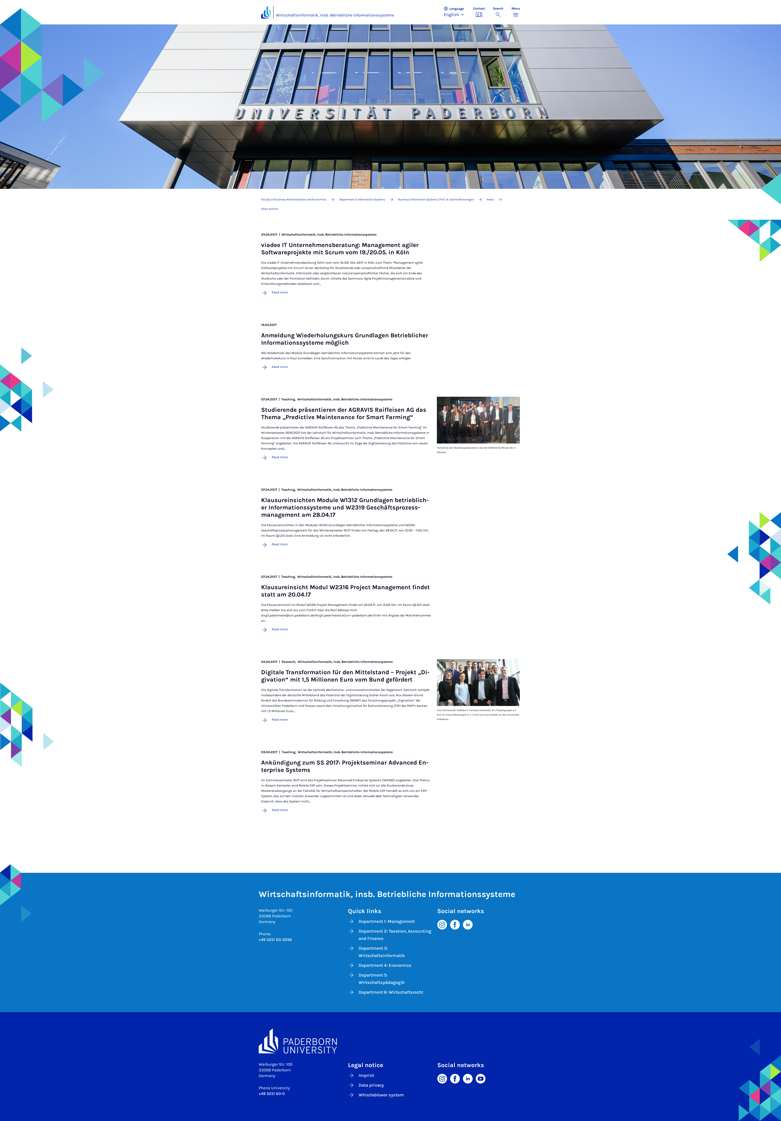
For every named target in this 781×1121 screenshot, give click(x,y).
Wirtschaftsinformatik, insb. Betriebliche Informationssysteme (335, 15)
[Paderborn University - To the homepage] (266, 12)
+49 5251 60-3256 (275, 939)
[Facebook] (455, 924)
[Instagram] (442, 924)
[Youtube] (480, 1078)
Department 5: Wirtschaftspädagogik (382, 978)
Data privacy (371, 1085)
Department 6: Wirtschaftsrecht (391, 992)
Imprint (366, 1075)
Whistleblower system (381, 1095)
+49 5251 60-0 (272, 1093)
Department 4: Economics (385, 965)
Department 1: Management (387, 921)
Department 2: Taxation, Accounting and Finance (395, 935)
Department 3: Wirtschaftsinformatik (382, 952)
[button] (456, 12)
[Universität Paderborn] (390, 1041)
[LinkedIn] (468, 924)
